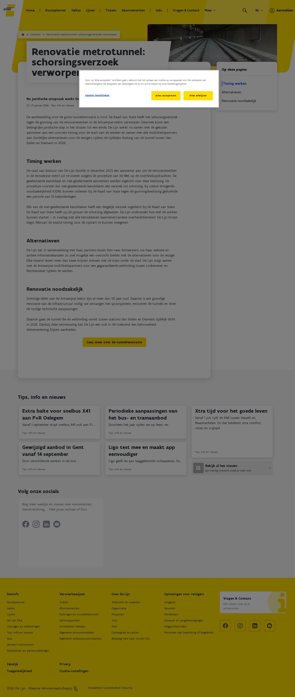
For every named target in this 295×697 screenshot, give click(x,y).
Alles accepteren (165, 95)
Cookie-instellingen (97, 95)
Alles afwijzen (198, 95)
